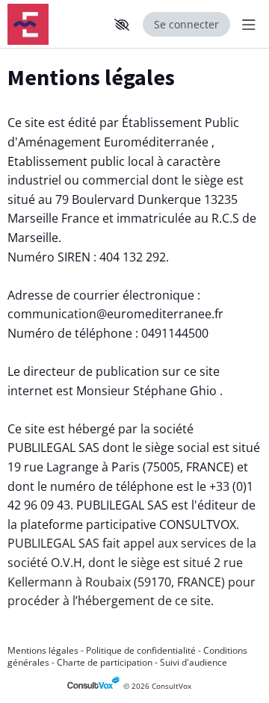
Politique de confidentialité (141, 650)
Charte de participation (104, 662)
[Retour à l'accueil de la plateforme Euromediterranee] (54, 24)
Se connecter (186, 24)
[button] (121, 25)
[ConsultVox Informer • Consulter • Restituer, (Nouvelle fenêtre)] (95, 686)
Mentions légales (42, 650)
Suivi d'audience (193, 662)
